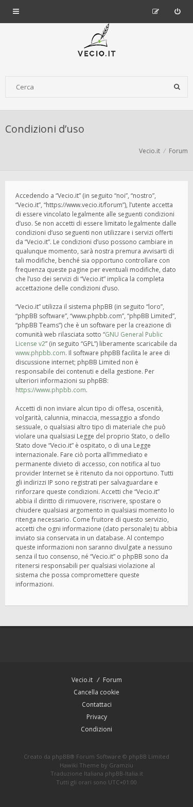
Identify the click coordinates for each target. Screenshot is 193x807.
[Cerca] (177, 87)
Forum (112, 679)
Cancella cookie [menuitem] (96, 692)
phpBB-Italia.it (124, 773)
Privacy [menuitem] (96, 716)
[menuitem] (177, 11)
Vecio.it (82, 679)
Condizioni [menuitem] (96, 729)
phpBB (61, 756)
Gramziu (121, 765)
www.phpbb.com (40, 353)
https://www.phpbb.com (50, 390)
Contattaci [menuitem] (97, 704)
